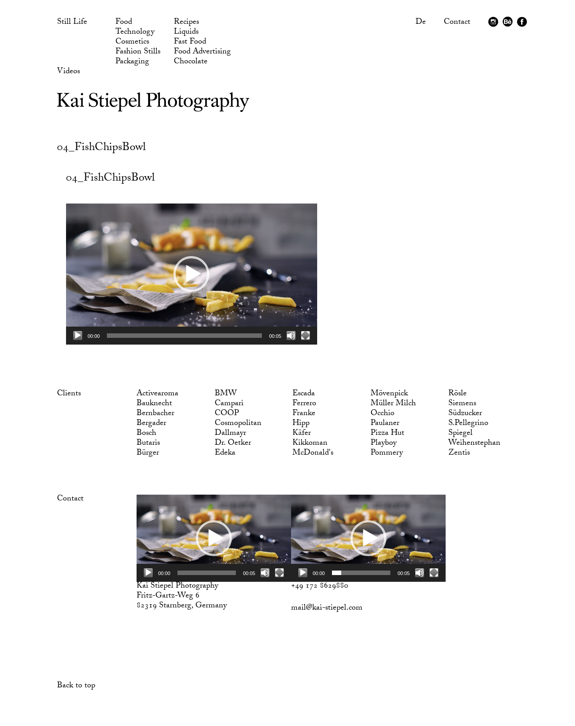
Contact (457, 23)
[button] (191, 274)
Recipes (186, 23)
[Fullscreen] (305, 335)
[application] (191, 274)
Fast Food (190, 43)
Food (123, 23)
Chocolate (191, 62)
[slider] (184, 335)
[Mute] (291, 335)
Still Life (72, 23)
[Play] (77, 335)
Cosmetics (132, 43)
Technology (135, 33)
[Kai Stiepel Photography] (153, 108)
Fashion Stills (137, 53)
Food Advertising (202, 53)
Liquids (186, 33)
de (421, 23)
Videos (68, 72)
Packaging (132, 62)
